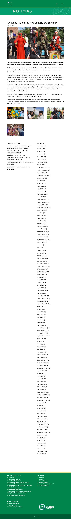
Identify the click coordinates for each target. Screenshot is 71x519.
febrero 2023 (41, 258)
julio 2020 (40, 341)
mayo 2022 (40, 282)
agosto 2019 (40, 371)
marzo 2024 (40, 223)
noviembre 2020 (42, 330)
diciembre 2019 (42, 360)
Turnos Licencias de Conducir (46, 483)
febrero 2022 (41, 290)
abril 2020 (40, 349)
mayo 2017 (40, 443)
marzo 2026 (40, 159)
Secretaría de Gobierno (14, 479)
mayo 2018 (40, 411)
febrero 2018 (41, 419)
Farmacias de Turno (13, 503)
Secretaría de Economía (14, 480)
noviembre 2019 (42, 363)
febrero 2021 (41, 322)
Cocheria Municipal (44, 485)
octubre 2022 (41, 269)
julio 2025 (40, 181)
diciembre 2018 (42, 392)
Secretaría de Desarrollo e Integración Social (19, 491)
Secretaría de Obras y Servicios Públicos (18, 482)
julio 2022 (40, 277)
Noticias (41, 479)
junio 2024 (40, 215)
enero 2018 (40, 421)
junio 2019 (40, 376)
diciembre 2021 (41, 296)
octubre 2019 (41, 365)
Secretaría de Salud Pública (15, 483)
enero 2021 (40, 325)
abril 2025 (40, 189)
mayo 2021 (40, 314)
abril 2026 (40, 156)
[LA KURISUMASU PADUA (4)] (15, 136)
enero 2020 (40, 357)
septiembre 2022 (42, 272)
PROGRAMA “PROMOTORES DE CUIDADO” (20, 162)
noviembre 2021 (42, 298)
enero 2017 (40, 454)
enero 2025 (40, 197)
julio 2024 (40, 213)
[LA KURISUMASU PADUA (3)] (55, 119)
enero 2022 (40, 293)
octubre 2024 (41, 205)
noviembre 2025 (42, 170)
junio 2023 (40, 247)
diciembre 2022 (42, 264)
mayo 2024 (40, 218)
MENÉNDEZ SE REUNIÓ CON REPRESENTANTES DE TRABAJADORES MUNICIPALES (19, 157)
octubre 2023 (41, 237)
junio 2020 (40, 344)
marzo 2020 (40, 352)
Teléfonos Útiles (12, 505)
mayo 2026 (40, 154)
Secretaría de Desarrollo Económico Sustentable (17, 493)
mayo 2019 (40, 379)
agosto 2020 (41, 338)
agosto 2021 (40, 306)
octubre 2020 (41, 333)
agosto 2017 (40, 435)
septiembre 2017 (42, 432)
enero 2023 (40, 261)
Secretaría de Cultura (13, 488)
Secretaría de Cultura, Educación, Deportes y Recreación (20, 486)
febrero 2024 (41, 226)
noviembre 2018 (42, 395)
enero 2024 (40, 229)
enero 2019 (40, 389)
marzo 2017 (40, 448)
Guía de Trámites (43, 480)
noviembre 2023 (42, 234)
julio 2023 (40, 245)
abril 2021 (40, 317)
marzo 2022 (40, 288)
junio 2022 (40, 280)
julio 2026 (40, 148)
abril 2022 (40, 285)
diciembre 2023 (42, 231)
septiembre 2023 (42, 239)
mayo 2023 (40, 250)
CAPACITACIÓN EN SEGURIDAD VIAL (18, 167)
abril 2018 (40, 413)
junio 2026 (40, 151)
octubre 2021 (41, 301)
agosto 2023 (41, 242)
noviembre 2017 (42, 427)
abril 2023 (40, 253)
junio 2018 (40, 408)
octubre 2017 (41, 429)
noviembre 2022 (42, 266)
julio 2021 (40, 309)
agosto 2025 (41, 178)
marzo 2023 (40, 255)
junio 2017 (40, 440)
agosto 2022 (41, 274)
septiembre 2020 (42, 336)
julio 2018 (40, 405)
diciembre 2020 (42, 328)
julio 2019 (40, 373)
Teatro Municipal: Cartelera (15, 506)
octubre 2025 (41, 173)
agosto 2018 (40, 403)
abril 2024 (40, 221)
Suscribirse (41, 477)
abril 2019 (40, 381)
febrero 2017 (41, 451)
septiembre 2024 (42, 207)
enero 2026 (40, 164)
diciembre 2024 (42, 199)
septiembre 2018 (42, 400)
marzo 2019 (40, 384)
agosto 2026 (41, 146)
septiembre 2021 (42, 304)
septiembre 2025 (42, 175)
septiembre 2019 (42, 368)
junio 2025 (40, 183)
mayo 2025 (40, 186)
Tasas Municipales (43, 482)
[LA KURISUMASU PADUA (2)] (35, 119)
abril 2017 (40, 446)
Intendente (11, 477)
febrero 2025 (41, 194)
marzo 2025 (40, 191)
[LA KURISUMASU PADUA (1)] (15, 119)
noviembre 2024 (42, 202)
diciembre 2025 (42, 167)
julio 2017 (40, 438)
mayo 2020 (40, 347)
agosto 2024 (41, 210)
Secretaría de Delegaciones (15, 489)
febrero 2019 (41, 387)
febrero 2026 (41, 162)
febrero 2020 (41, 355)
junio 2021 (40, 312)
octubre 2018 (41, 397)
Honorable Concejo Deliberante (16, 495)
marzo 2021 (40, 320)
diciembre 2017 (41, 424)
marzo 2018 (40, 416)
